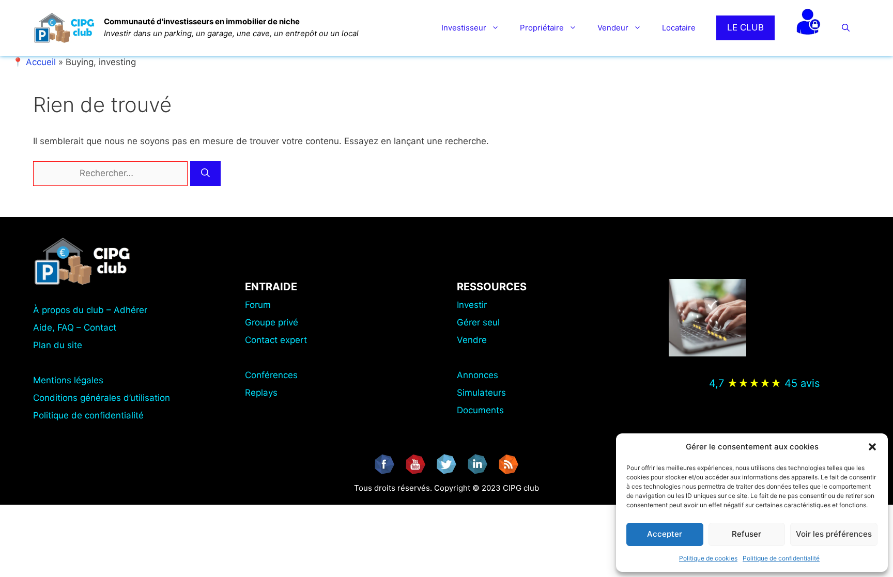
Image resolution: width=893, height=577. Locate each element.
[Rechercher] (205, 173)
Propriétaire (542, 28)
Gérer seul (478, 322)
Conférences (271, 375)
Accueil (41, 62)
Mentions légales (68, 380)
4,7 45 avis (764, 383)
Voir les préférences (834, 534)
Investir (472, 305)
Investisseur (463, 28)
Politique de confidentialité (781, 558)
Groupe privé (271, 322)
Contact (100, 327)
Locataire (679, 28)
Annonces (477, 375)
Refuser (746, 534)
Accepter (664, 534)
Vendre (472, 340)
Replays (261, 392)
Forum (258, 305)
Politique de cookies (708, 558)
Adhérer (130, 310)
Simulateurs (481, 392)
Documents (480, 410)
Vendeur (612, 28)
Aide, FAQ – (58, 327)
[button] (872, 447)
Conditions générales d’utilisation (101, 398)
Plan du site (57, 345)
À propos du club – (73, 310)
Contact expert (276, 340)
